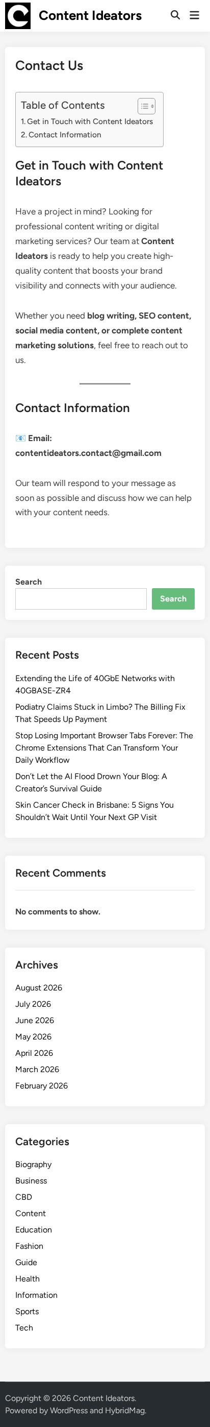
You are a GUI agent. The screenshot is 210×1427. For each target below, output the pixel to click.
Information (36, 1295)
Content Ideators (90, 15)
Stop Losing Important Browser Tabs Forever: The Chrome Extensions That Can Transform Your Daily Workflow (104, 748)
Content (30, 1213)
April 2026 (34, 1053)
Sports (27, 1311)
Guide (26, 1262)
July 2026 (33, 1004)
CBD (23, 1197)
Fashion (29, 1246)
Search (28, 582)
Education (33, 1230)
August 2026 (38, 988)
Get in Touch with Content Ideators (90, 121)
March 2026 (37, 1069)
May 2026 (33, 1037)
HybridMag (125, 1410)
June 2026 (34, 1020)
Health (27, 1279)
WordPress (69, 1410)
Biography (33, 1164)
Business (31, 1181)
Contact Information (65, 134)
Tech (24, 1328)
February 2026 (41, 1086)
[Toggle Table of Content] (141, 106)
